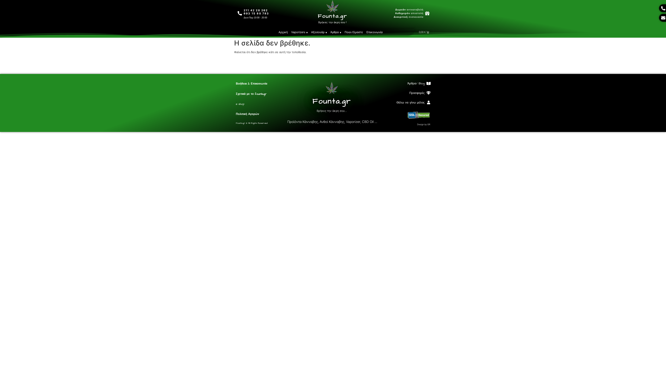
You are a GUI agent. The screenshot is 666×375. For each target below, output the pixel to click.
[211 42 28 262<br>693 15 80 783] (240, 13)
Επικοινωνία (374, 32)
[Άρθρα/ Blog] (428, 83)
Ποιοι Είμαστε (354, 32)
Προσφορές (417, 93)
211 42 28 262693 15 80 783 (256, 12)
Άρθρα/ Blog (416, 83)
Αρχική (283, 32)
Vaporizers (298, 32)
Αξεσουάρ (318, 32)
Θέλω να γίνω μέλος (410, 103)
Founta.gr (332, 16)
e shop (240, 104)
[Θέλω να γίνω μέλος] (428, 102)
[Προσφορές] (428, 93)
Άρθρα (334, 32)
